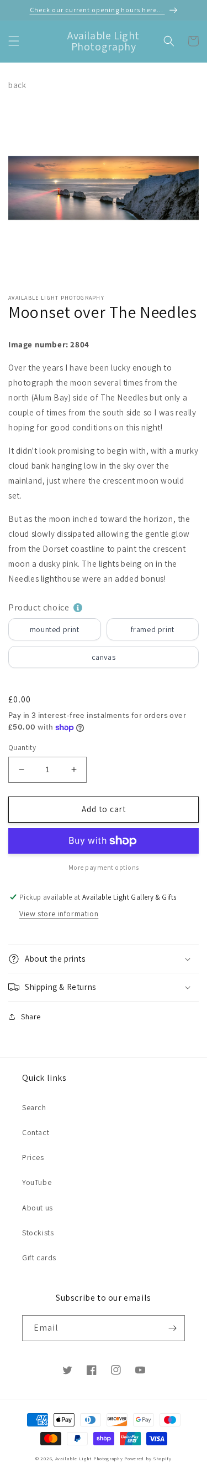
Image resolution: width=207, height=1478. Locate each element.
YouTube (36, 1182)
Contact (35, 1132)
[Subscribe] (172, 1328)
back (17, 85)
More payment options (103, 867)
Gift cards (39, 1258)
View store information (58, 913)
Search (34, 1107)
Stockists (38, 1233)
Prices (33, 1157)
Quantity (22, 747)
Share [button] (31, 1017)
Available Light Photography (89, 1458)
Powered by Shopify (148, 1458)
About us (37, 1208)
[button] (14, 41)
